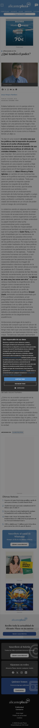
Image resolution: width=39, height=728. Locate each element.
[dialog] (19, 364)
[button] (19, 388)
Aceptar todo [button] (20, 379)
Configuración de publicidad (18, 370)
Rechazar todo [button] (20, 384)
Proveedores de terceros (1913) (12, 357)
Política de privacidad (15, 375)
